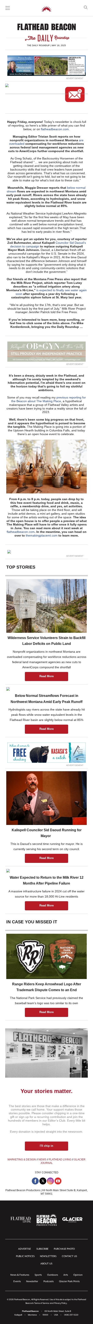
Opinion (78, 1275)
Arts (65, 1275)
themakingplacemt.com (42, 535)
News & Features (19, 1275)
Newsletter (32, 1281)
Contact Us (69, 1256)
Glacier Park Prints (69, 1281)
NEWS (42, 1159)
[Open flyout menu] (7, 8)
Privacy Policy (60, 1303)
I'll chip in (46, 1145)
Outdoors (52, 1275)
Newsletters (48, 1256)
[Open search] (86, 7)
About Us (46, 1263)
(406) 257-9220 (71, 1315)
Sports (38, 1275)
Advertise (24, 1249)
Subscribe (42, 1249)
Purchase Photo (64, 1249)
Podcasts (48, 1281)
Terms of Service (41, 1303)
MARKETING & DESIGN (22, 1159)
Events (17, 1281)
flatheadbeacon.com (55, 129)
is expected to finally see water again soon (51, 292)
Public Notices (25, 1256)
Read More (46, 676)
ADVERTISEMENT (74, 78)
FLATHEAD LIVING (60, 1159)
